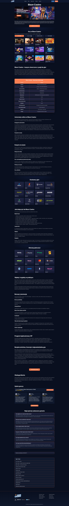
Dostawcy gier (18, 470)
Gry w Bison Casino (19, 461)
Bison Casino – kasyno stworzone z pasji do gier (23, 463)
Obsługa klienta (18, 482)
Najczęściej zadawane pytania (20, 486)
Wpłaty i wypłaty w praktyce (20, 475)
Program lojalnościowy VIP (20, 479)
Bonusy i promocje (18, 477)
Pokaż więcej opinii (34, 405)
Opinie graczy (18, 484)
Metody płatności (18, 473)
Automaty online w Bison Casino (20, 466)
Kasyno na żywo (18, 468)
